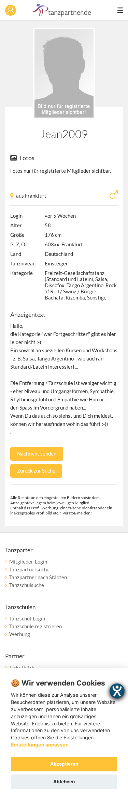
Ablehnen (64, 781)
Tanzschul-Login (27, 618)
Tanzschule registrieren (35, 626)
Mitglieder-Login (28, 561)
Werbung (19, 634)
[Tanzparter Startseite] (61, 15)
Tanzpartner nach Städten (38, 577)
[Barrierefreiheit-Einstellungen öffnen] (117, 690)
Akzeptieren (64, 764)
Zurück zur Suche (36, 470)
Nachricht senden (36, 453)
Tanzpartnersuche (29, 569)
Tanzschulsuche (26, 585)
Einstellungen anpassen (40, 745)
